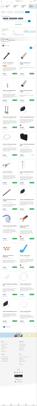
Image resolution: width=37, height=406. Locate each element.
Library (18, 405)
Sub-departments (4, 30)
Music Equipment (5, 361)
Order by (3, 33)
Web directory (21, 364)
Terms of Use (3, 348)
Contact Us (3, 345)
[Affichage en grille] (31, 48)
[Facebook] (15, 372)
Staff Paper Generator (22, 361)
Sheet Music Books (5, 358)
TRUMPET (5, 18)
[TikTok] (22, 372)
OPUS (26, 405)
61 (8, 45)
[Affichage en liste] (33, 48)
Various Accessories (13, 18)
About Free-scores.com (4, 344)
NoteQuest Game (21, 359)
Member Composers (22, 344)
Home (3, 405)
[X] (20, 372)
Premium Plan (21, 348)
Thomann (21, 18)
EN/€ (35, 0)
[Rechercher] (31, 2)
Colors (14, 30)
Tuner (20, 362)
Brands (25, 30)
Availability (14, 33)
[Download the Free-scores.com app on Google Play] (18, 376)
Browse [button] (11, 405)
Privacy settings (3, 351)
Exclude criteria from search (9, 20)
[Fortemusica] (15, 382)
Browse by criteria (18, 24)
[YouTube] (17, 372)
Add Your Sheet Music (22, 345)
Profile (33, 405)
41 (6, 45)
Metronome (21, 358)
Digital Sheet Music (5, 359)
